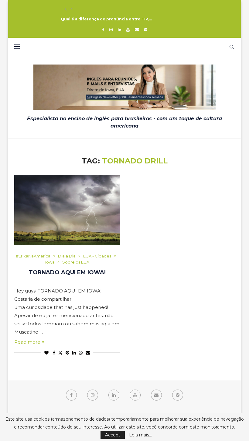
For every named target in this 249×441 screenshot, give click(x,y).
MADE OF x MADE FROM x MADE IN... (96, 9)
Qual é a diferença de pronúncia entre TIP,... (106, 19)
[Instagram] (111, 29)
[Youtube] (128, 29)
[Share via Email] (88, 352)
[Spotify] (145, 29)
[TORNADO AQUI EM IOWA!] (67, 210)
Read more (27, 342)
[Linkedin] (119, 29)
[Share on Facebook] (54, 352)
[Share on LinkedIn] (74, 352)
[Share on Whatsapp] (81, 352)
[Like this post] (46, 352)
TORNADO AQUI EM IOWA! (67, 272)
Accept (112, 435)
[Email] (137, 29)
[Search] (232, 47)
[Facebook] (103, 29)
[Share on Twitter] (60, 352)
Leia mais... (140, 435)
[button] (65, 9)
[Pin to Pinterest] (67, 352)
